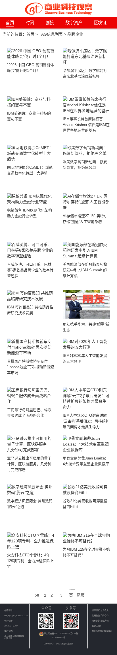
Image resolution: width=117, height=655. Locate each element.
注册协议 (96, 615)
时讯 (30, 22)
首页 (10, 22)
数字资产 (73, 22)
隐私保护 (96, 620)
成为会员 (104, 610)
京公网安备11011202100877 (57, 633)
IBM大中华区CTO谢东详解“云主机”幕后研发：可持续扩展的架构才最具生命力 (86, 421)
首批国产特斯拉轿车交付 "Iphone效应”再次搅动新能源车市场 (30, 367)
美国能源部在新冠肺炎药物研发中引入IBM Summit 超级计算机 (85, 270)
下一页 (71, 592)
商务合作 (104, 615)
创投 (49, 22)
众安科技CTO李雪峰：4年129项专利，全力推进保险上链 (30, 561)
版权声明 (104, 620)
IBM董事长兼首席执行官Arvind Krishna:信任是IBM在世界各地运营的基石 (86, 125)
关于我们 (96, 610)
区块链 (100, 22)
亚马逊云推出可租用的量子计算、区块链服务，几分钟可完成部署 (29, 464)
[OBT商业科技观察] (58, 8)
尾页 (81, 595)
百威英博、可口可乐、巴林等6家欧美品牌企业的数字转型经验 (30, 270)
